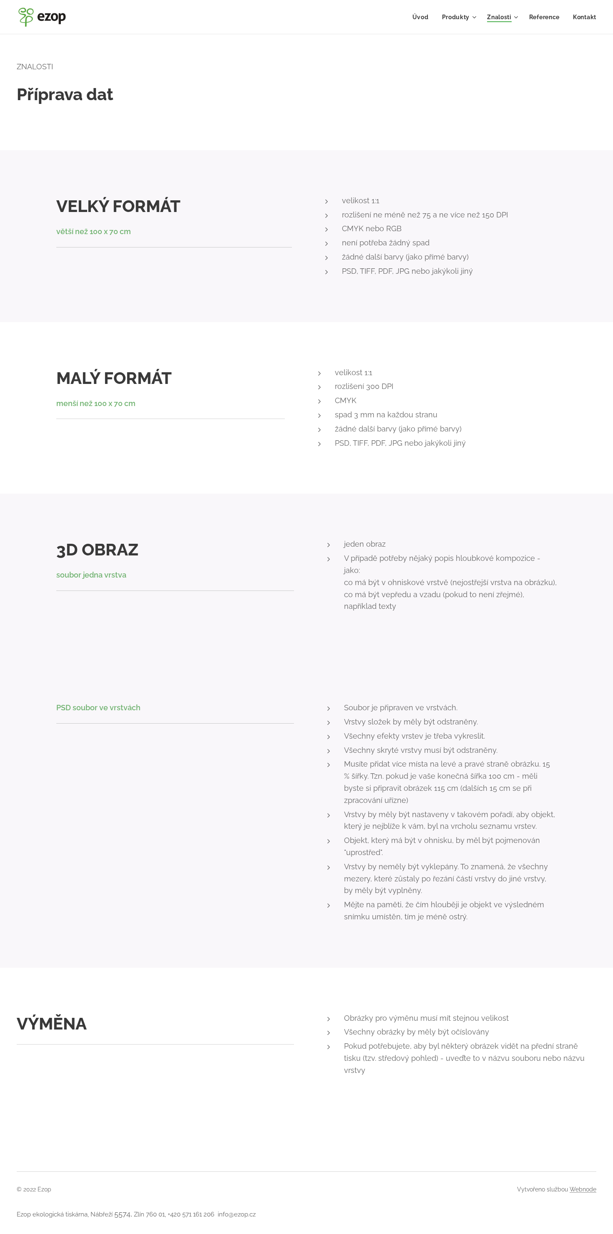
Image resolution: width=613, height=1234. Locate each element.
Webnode (583, 1189)
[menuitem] (422, 17)
